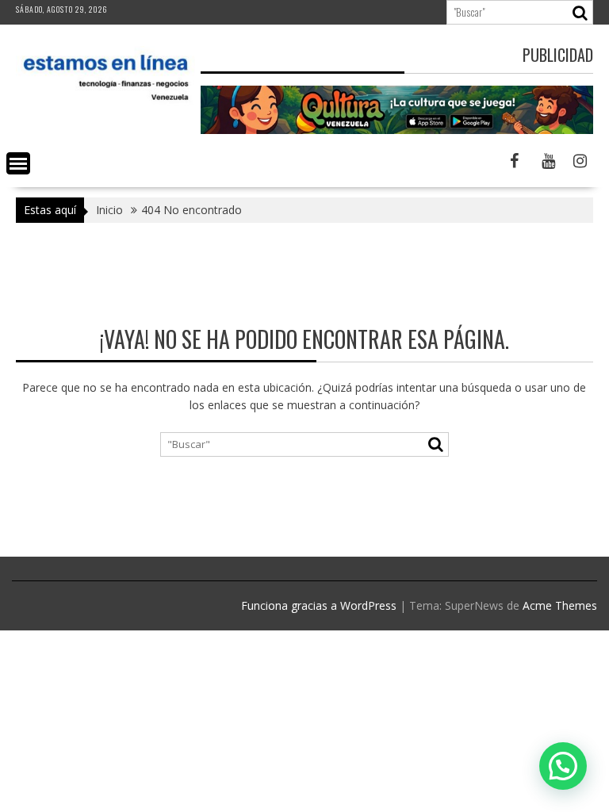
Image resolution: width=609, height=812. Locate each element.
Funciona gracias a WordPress (318, 605)
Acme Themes (560, 605)
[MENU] (18, 163)
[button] (563, 766)
